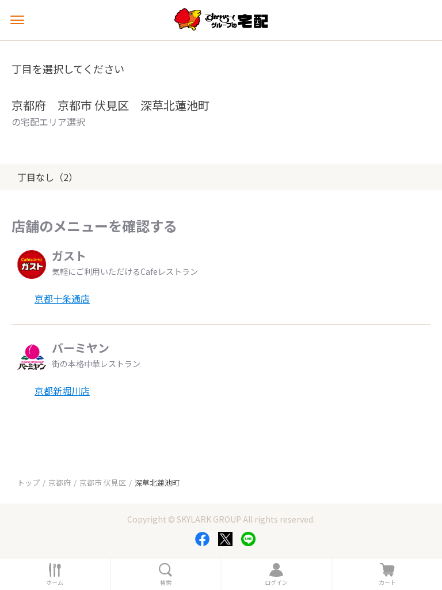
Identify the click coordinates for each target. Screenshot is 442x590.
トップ (28, 482)
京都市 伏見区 (102, 482)
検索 (166, 582)
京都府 (59, 482)
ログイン (276, 582)
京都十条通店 (62, 298)
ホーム (54, 582)
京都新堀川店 (62, 391)
